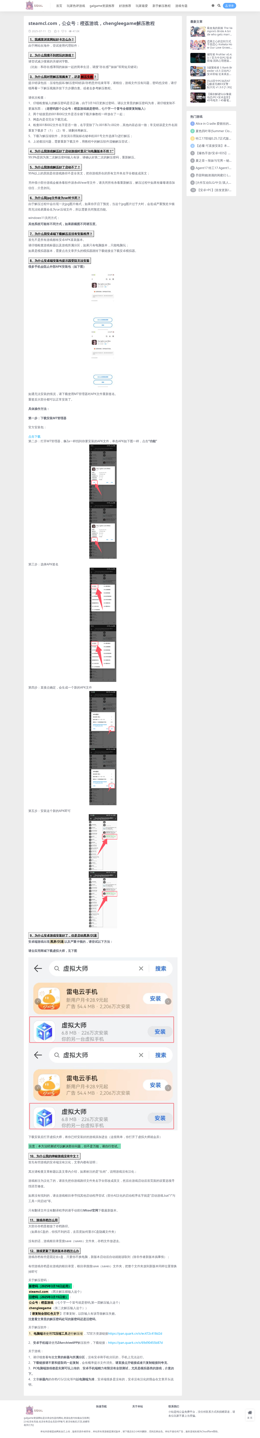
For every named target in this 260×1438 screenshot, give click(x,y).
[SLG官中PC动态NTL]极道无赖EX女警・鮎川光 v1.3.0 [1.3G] (219, 84)
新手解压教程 (161, 6)
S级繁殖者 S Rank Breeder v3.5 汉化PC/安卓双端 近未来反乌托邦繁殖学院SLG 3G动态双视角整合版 (219, 74)
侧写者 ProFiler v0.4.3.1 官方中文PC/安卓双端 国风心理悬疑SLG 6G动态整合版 (219, 59)
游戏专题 (181, 6)
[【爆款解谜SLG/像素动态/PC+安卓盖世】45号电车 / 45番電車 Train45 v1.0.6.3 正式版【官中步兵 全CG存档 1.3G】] (198, 98)
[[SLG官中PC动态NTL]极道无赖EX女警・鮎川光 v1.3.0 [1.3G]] (198, 84)
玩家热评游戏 (76, 6)
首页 (59, 6)
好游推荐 (125, 6)
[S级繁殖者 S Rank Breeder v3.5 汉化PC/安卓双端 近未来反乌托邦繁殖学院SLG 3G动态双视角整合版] (198, 71)
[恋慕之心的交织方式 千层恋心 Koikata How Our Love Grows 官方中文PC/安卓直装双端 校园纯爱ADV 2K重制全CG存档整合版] (198, 45)
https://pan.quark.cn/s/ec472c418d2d (135, 1333)
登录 (231, 5)
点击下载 (34, 436)
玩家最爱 (142, 6)
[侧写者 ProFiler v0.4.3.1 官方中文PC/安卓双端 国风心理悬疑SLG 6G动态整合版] (198, 58)
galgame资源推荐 (102, 6)
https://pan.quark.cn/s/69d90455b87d (135, 1343)
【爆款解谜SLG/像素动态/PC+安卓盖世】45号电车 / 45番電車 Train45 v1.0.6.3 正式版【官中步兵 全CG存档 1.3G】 (219, 102)
